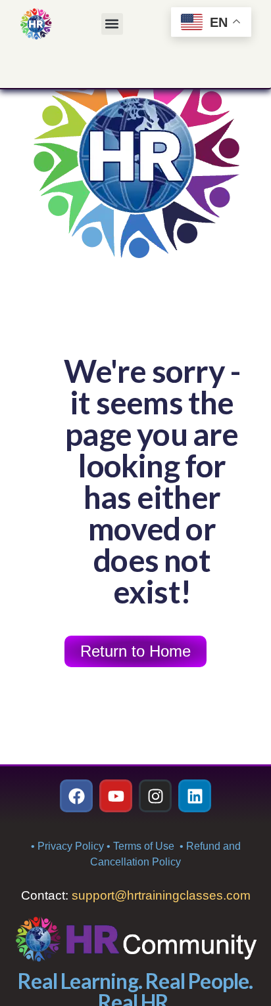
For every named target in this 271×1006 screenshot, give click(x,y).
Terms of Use (145, 846)
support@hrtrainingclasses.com (161, 895)
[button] (112, 24)
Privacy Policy (70, 846)
